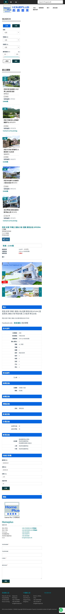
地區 (4, 29)
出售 (6, 26)
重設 (7, 61)
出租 (16, 26)
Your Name (5, 544)
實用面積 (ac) (6, 51)
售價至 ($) (5, 44)
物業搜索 (41, 8)
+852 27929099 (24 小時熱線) (29, 528)
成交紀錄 (55, 8)
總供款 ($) (4, 460)
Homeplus (7, 522)
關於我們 (35, 9)
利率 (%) (4, 474)
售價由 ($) (5, 37)
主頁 (34, 8)
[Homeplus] (16, 9)
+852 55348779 (25, 534)
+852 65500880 (25, 536)
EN (16, 2)
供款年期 (4, 481)
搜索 (16, 61)
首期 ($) (4, 467)
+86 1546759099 (37, 599)
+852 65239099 (25, 532)
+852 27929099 (16, 599)
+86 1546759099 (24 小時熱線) (29, 530)
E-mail (4, 558)
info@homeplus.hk (27, 537)
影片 (48, 8)
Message (4, 565)
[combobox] (11, 40)
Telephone (5, 551)
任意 (6, 32)
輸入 (19, 51)
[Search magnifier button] (61, 2)
